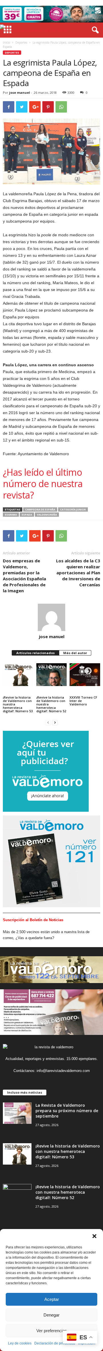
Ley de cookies (19, 1343)
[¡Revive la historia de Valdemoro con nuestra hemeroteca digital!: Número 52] (51, 675)
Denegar (51, 1315)
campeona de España (40, 509)
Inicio (6, 42)
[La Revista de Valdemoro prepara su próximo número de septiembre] (17, 1113)
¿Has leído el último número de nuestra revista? (42, 483)
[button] (94, 1236)
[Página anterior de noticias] (48, 722)
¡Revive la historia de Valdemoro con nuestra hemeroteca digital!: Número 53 (18, 704)
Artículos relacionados (35, 653)
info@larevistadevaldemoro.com (63, 1071)
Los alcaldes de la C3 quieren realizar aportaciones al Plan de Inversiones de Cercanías (78, 572)
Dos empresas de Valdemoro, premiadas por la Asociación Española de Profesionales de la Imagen (24, 575)
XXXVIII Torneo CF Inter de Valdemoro (83, 700)
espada (27, 514)
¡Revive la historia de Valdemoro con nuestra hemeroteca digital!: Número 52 (51, 704)
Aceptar (51, 1299)
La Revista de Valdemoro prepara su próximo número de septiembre (66, 1110)
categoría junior (73, 509)
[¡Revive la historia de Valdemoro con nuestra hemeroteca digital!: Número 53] (18, 675)
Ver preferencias (51, 1330)
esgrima (11, 514)
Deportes (21, 42)
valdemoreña (47, 514)
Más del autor (75, 653)
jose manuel (19, 92)
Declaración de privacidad (54, 1343)
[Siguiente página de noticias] (55, 722)
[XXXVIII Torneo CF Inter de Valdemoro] (85, 675)
